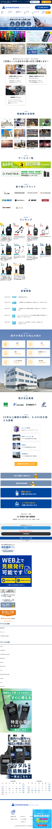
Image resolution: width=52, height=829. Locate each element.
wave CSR (2, 686)
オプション (2, 632)
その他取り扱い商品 (4, 636)
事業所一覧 (13, 819)
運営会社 (12, 816)
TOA (1, 682)
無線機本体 (2, 628)
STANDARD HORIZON (5, 654)
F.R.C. (1, 670)
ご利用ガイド (23, 822)
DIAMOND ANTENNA (4, 674)
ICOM (1, 646)
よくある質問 (23, 819)
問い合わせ (22, 816)
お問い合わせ (44, 7)
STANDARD (2, 650)
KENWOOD (2, 658)
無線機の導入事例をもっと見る (26, 464)
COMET (1, 678)
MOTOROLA (2, 666)
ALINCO (2, 662)
